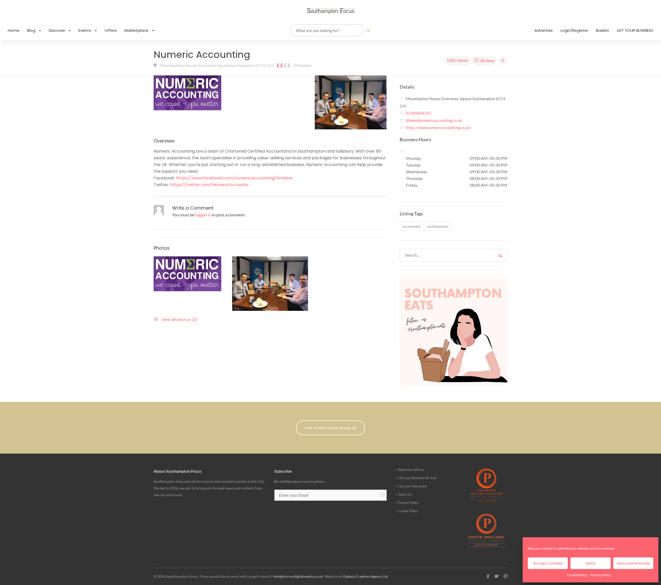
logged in (203, 214)
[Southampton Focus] (330, 11)
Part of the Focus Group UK (331, 428)
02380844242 (418, 113)
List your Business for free (417, 478)
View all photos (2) (183, 121)
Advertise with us (411, 470)
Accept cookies (548, 563)
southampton (437, 226)
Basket (602, 30)
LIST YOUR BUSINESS (635, 30)
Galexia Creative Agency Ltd (365, 576)
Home (13, 30)
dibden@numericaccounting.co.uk (434, 120)
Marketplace (136, 30)
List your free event (412, 486)
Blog (31, 30)
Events (85, 30)
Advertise (543, 30)
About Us (405, 494)
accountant (412, 226)
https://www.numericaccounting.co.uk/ (438, 127)
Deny (590, 563)
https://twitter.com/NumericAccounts (209, 185)
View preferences (633, 563)
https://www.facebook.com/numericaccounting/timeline (234, 178)
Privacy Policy (600, 575)
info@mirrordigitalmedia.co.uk (298, 576)
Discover (57, 30)
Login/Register (574, 30)
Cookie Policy (577, 575)
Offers (111, 30)
